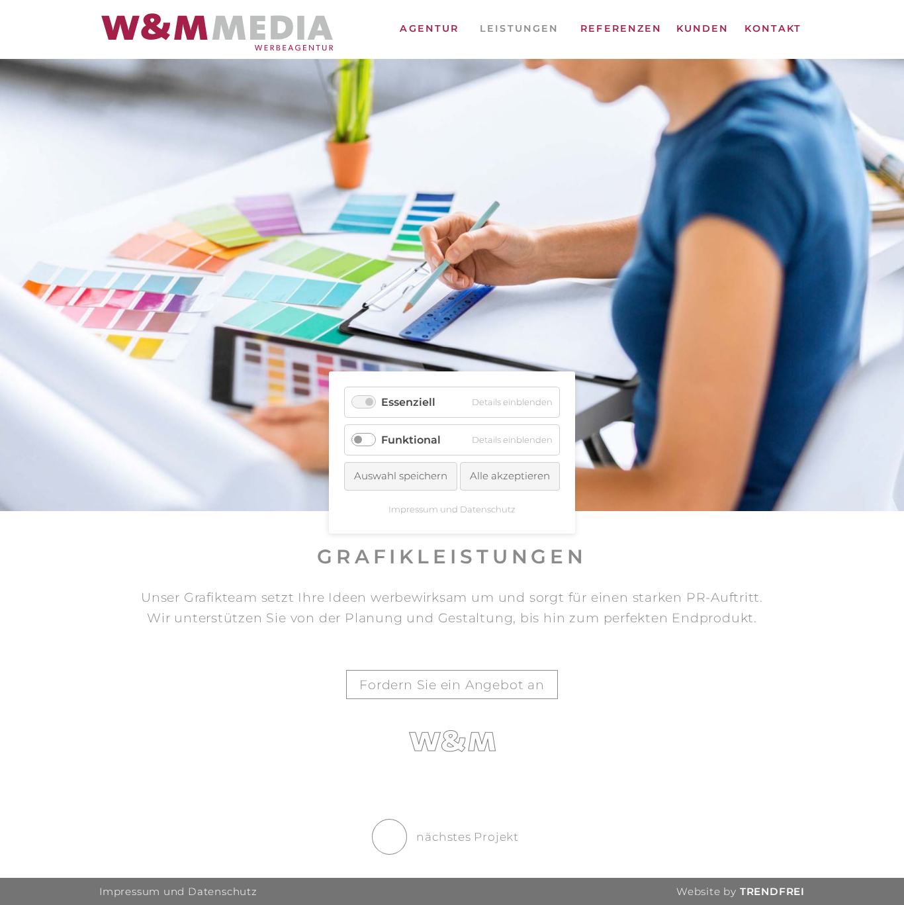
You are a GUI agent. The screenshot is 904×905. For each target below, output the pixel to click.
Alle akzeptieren (510, 476)
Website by (740, 891)
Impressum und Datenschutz (178, 891)
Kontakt (773, 28)
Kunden (702, 28)
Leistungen (519, 28)
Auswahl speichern (400, 476)
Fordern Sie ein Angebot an (452, 684)
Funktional (411, 440)
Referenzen (621, 28)
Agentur (429, 28)
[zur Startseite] (217, 34)
